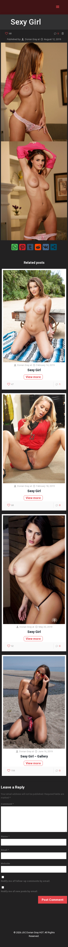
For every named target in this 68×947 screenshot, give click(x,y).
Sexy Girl (34, 370)
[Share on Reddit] (38, 247)
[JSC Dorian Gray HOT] (34, 7)
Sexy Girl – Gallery (34, 756)
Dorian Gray (31, 39)
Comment (7, 804)
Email (5, 850)
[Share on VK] (46, 247)
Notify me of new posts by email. (19, 891)
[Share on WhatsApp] (14, 247)
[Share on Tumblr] (30, 247)
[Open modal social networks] (53, 247)
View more (33, 377)
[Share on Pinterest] (22, 247)
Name (5, 836)
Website (5, 863)
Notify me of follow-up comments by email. (25, 881)
